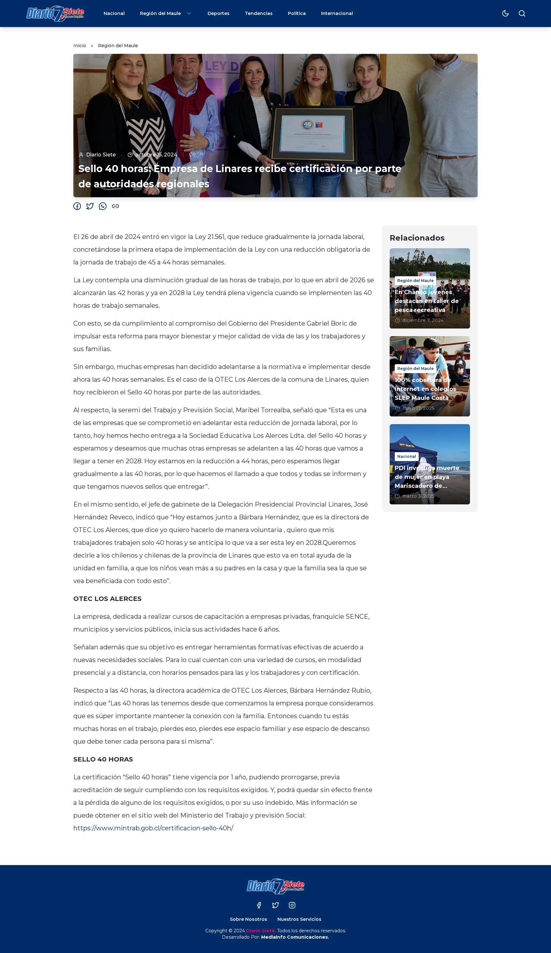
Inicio (79, 45)
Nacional (114, 13)
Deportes (219, 13)
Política (297, 13)
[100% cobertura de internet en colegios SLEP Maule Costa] (430, 376)
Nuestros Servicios (299, 919)
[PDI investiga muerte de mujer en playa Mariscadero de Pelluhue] (430, 464)
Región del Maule (160, 13)
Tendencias (259, 13)
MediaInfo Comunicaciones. (295, 937)
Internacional (337, 13)
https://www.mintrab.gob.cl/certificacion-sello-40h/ (153, 828)
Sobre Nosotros (248, 919)
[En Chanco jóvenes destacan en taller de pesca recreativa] (430, 288)
